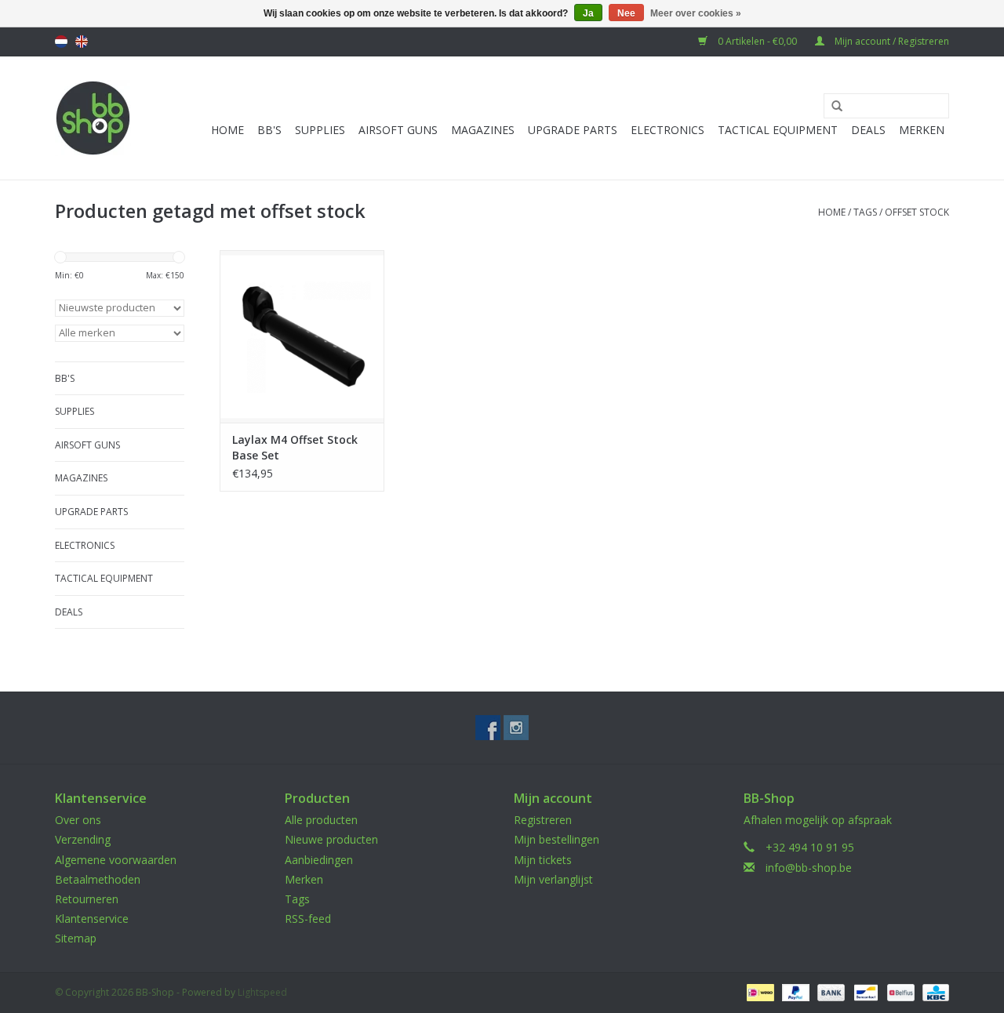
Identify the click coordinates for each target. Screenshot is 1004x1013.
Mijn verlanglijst (553, 879)
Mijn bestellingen (556, 839)
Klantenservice (92, 918)
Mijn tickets (543, 859)
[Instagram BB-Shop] (516, 727)
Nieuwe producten (331, 839)
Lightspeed (262, 992)
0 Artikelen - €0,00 (757, 41)
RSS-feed (308, 918)
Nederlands (61, 41)
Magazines (483, 129)
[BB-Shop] (93, 118)
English (81, 41)
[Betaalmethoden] (758, 991)
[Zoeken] (831, 106)
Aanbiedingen (319, 859)
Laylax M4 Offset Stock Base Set (295, 447)
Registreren (543, 819)
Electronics (667, 129)
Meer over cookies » (695, 13)
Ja (588, 13)
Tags (865, 212)
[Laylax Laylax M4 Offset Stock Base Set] (302, 336)
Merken (921, 129)
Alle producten (321, 819)
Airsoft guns (398, 129)
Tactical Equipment (778, 129)
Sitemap (75, 938)
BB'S (269, 129)
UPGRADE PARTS (572, 129)
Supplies (320, 129)
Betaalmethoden (97, 879)
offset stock (917, 212)
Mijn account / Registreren (890, 41)
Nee (626, 13)
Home (227, 129)
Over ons (78, 819)
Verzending (83, 839)
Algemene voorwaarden (115, 859)
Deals (868, 129)
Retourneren (86, 898)
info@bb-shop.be (809, 867)
